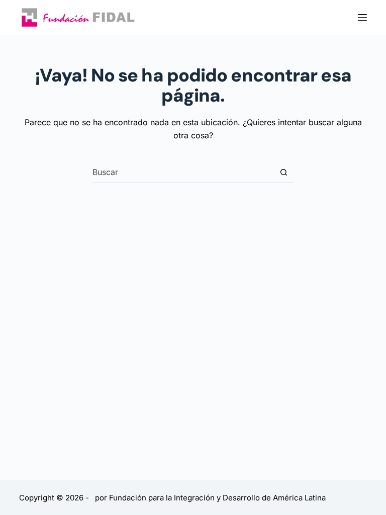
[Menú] (362, 17)
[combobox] (183, 172)
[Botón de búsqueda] (284, 172)
